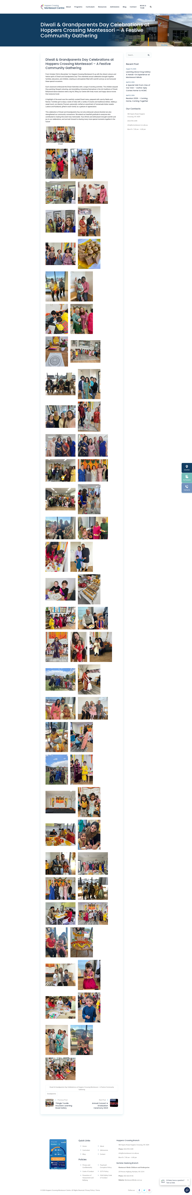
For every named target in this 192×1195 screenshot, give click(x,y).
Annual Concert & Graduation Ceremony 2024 (100, 1105)
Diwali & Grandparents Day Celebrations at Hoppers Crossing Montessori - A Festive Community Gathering (82, 1088)
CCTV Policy (104, 1171)
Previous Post (63, 1100)
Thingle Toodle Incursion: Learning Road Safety (64, 1105)
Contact (133, 7)
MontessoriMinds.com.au (133, 1180)
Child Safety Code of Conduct (106, 1176)
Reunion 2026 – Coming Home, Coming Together (137, 99)
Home (84, 1146)
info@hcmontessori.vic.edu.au (137, 125)
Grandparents (51, 1094)
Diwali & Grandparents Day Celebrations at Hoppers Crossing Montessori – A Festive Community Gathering (80, 63)
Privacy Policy (89, 1190)
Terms (98, 1190)
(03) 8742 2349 (132, 121)
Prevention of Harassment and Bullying (88, 1177)
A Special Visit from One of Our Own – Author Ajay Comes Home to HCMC (138, 88)
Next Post (102, 1100)
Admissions (114, 7)
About (68, 7)
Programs (78, 7)
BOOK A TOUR (143, 7)
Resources (102, 7)
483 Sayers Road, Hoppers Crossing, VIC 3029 (136, 115)
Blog (124, 7)
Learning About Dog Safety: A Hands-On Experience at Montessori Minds (138, 75)
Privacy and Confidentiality (87, 1166)
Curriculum (90, 7)
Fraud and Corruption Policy (106, 1166)
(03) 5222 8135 (128, 1176)
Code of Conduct (88, 1171)
